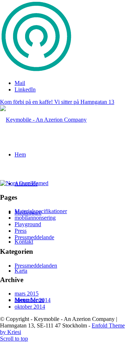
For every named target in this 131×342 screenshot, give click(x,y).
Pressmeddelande (34, 237)
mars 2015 (27, 293)
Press (21, 231)
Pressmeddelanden (36, 265)
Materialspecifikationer (41, 211)
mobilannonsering (35, 218)
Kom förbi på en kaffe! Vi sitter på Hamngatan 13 (57, 102)
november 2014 (33, 300)
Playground (28, 224)
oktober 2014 (30, 307)
